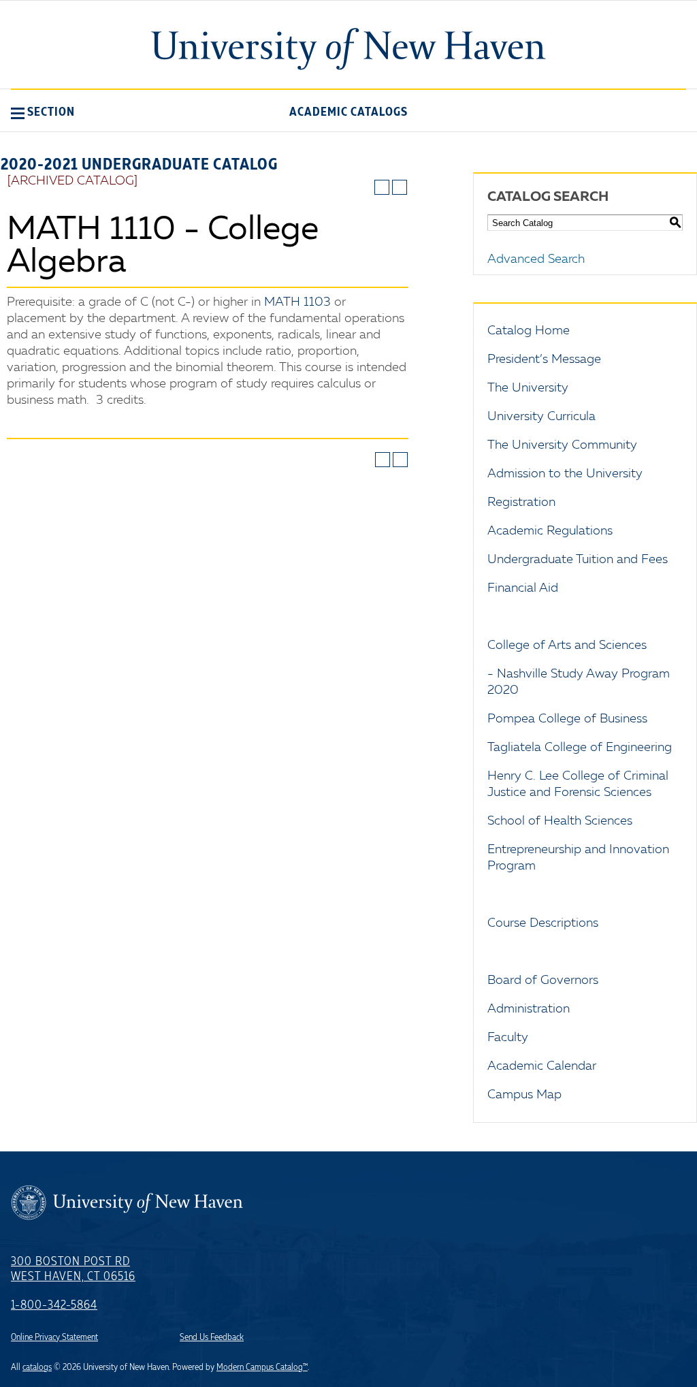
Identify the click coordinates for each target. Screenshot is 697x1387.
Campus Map (524, 1095)
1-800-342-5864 (54, 1305)
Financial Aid (522, 588)
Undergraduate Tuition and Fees (577, 560)
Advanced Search (536, 259)
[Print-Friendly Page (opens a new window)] (381, 187)
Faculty (507, 1038)
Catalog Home (528, 331)
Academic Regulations (550, 531)
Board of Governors (542, 980)
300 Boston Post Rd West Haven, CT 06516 (73, 1269)
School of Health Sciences (559, 821)
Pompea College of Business (567, 719)
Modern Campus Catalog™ (262, 1367)
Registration (521, 502)
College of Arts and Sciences (567, 645)
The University (527, 388)
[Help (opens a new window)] (399, 187)
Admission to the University (565, 474)
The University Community (562, 445)
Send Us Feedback (212, 1337)
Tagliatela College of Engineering (579, 748)
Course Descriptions (542, 923)
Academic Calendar (541, 1066)
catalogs (37, 1367)
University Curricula (541, 417)
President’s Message (544, 359)
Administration (528, 1009)
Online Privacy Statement (54, 1337)
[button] (43, 112)
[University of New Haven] (348, 49)
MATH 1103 (297, 302)
